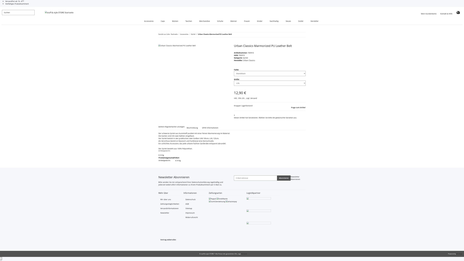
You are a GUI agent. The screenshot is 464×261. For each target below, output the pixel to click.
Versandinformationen (169, 208)
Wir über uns (165, 199)
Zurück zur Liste (164, 34)
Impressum (190, 213)
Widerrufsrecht (191, 217)
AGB (187, 204)
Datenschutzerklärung (201, 182)
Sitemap (188, 208)
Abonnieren (284, 178)
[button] (428, 12)
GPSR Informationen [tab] (210, 128)
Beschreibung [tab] (192, 128)
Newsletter (164, 213)
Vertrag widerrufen (168, 240)
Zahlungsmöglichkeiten (169, 204)
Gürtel (245, 58)
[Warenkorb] (458, 12)
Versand (253, 98)
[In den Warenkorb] (160, 42)
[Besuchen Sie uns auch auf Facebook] (160, 245)
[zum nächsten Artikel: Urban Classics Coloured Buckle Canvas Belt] (238, 34)
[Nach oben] (1, 258)
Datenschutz (190, 199)
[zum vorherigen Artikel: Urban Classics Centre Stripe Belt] (234, 34)
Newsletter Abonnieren (295, 178)
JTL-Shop (459, 254)
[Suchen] (36, 12)
